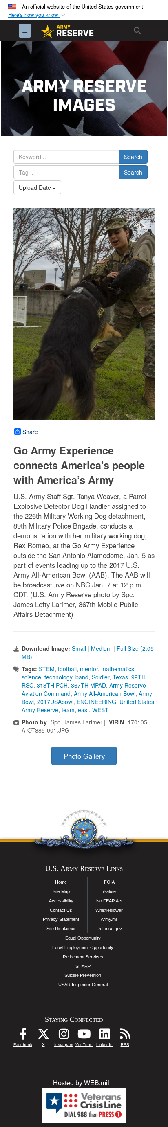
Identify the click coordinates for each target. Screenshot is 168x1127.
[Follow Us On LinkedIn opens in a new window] (104, 1036)
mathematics (117, 669)
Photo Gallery (84, 756)
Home (61, 882)
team (68, 710)
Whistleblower (109, 910)
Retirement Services (83, 956)
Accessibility (61, 900)
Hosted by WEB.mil (81, 1083)
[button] (37, 15)
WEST (100, 710)
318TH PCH (52, 685)
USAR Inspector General (83, 984)
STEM (47, 669)
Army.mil (109, 919)
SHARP (83, 966)
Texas (120, 677)
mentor (89, 669)
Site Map (61, 891)
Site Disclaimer (61, 928)
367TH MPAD (88, 685)
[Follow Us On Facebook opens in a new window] (23, 1036)
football (67, 669)
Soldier (100, 677)
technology (58, 677)
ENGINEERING (96, 701)
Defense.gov (109, 928)
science (31, 677)
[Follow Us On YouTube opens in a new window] (84, 1036)
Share (30, 431)
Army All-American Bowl (104, 693)
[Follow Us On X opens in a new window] (43, 1036)
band (81, 677)
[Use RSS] (125, 1036)
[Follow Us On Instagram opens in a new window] (63, 1036)
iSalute (109, 891)
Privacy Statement (61, 919)
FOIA (109, 882)
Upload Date (36, 187)
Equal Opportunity (83, 938)
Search (133, 157)
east (83, 710)
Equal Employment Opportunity (82, 947)
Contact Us (61, 910)
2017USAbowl (55, 701)
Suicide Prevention (82, 975)
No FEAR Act (109, 900)
